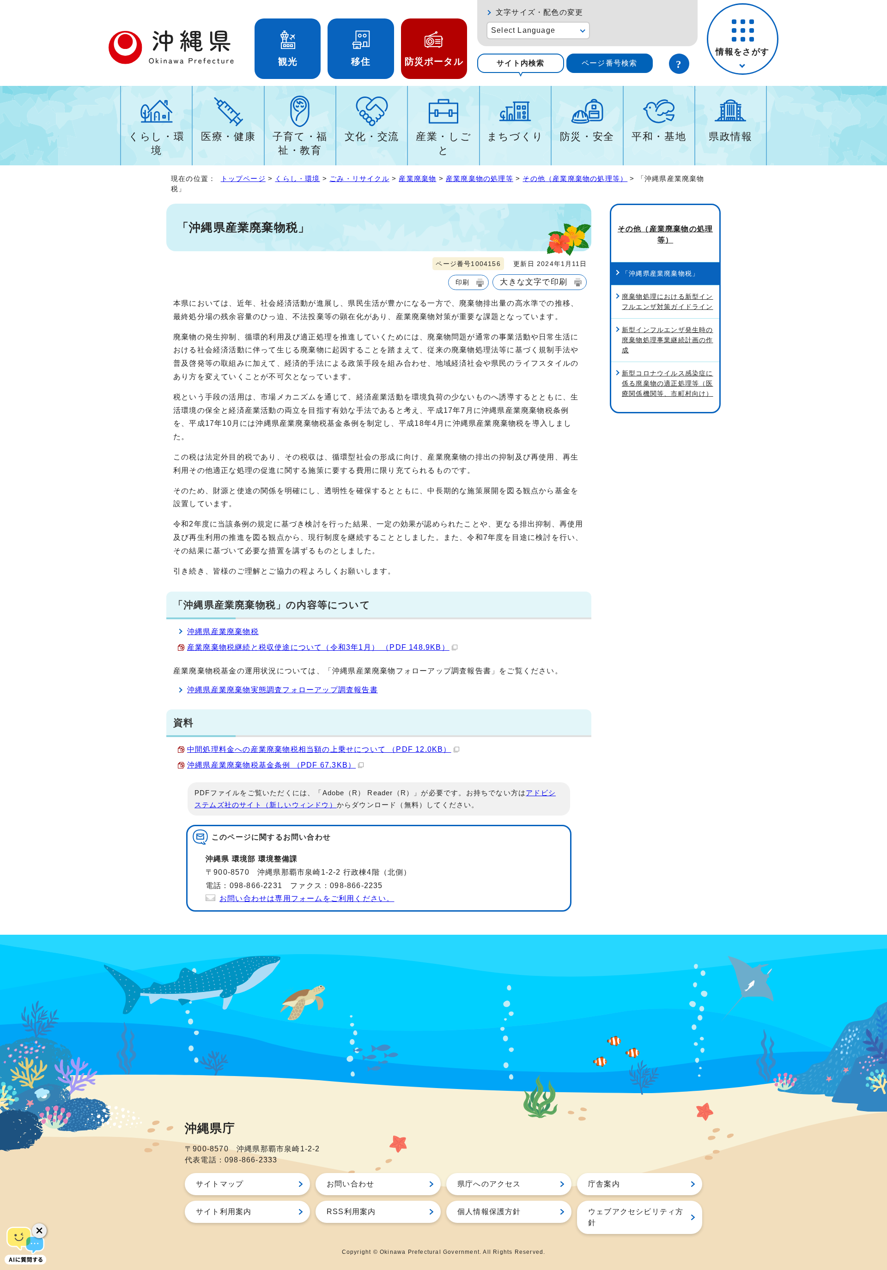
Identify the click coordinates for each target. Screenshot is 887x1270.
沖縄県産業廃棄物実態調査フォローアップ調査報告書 (282, 690)
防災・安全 (587, 136)
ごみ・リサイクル (359, 178)
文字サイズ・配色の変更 (539, 12)
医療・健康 (228, 136)
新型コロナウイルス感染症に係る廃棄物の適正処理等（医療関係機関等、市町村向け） (667, 383)
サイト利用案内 (223, 1212)
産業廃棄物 (417, 178)
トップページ (243, 178)
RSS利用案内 (351, 1212)
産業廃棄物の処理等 (479, 178)
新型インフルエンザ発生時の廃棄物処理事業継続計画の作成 (667, 339)
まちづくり (515, 136)
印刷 (462, 282)
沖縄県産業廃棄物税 (223, 631)
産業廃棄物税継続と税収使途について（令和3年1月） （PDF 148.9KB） (318, 647)
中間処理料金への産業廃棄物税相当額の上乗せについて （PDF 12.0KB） (319, 749)
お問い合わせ (350, 1184)
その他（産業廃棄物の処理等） (574, 178)
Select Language (523, 30)
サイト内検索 (520, 63)
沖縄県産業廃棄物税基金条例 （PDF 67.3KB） (271, 765)
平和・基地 (659, 136)
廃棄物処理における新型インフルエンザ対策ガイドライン (667, 301)
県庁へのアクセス (489, 1184)
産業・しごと (443, 143)
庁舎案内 (604, 1184)
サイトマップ (219, 1184)
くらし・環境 (156, 143)
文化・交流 (372, 136)
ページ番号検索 (609, 63)
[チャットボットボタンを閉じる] (39, 1230)
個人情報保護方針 (489, 1212)
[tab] (520, 63)
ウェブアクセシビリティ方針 (635, 1217)
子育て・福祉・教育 (300, 143)
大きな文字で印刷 (533, 281)
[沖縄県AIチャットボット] (25, 1244)
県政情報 (731, 136)
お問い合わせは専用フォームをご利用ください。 (306, 898)
